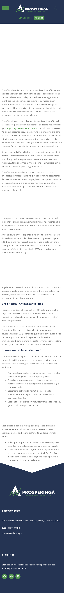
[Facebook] (4, 576)
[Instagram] (18, 576)
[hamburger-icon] (5, 8)
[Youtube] (11, 576)
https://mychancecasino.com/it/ (22, 128)
